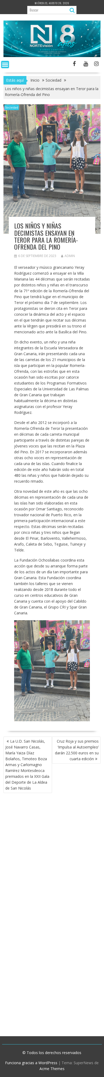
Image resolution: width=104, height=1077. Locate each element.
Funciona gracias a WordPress (31, 1062)
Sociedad (11, 107)
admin (70, 256)
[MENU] (5, 64)
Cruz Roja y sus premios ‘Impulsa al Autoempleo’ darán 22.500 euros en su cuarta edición (77, 750)
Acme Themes (52, 1068)
